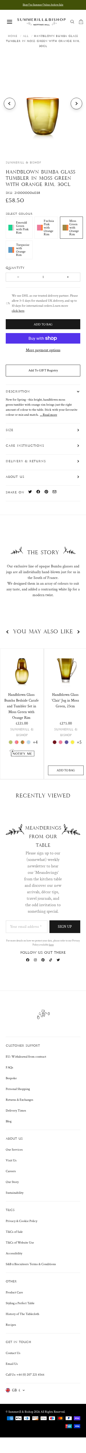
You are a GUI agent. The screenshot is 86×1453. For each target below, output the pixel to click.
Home (12, 36)
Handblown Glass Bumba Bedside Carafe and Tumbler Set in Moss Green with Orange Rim (21, 706)
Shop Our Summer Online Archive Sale (43, 4)
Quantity (16, 268)
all (26, 36)
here (51, 944)
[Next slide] (76, 103)
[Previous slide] (9, 103)
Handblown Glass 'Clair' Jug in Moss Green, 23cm (65, 700)
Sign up (65, 926)
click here (18, 311)
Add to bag (66, 770)
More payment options (43, 350)
